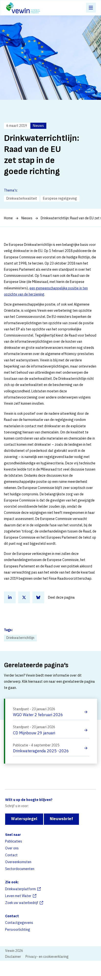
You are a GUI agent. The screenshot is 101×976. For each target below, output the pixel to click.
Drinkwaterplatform (20, 889)
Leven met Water (18, 896)
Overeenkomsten (18, 862)
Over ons (12, 848)
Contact (11, 855)
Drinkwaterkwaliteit (21, 198)
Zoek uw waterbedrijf (21, 903)
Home (8, 218)
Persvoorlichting (17, 929)
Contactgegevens (19, 922)
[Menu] (91, 8)
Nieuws (26, 218)
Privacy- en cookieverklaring (47, 956)
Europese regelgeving (60, 198)
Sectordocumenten (19, 869)
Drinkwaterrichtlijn (20, 638)
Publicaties (13, 841)
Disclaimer (13, 956)
